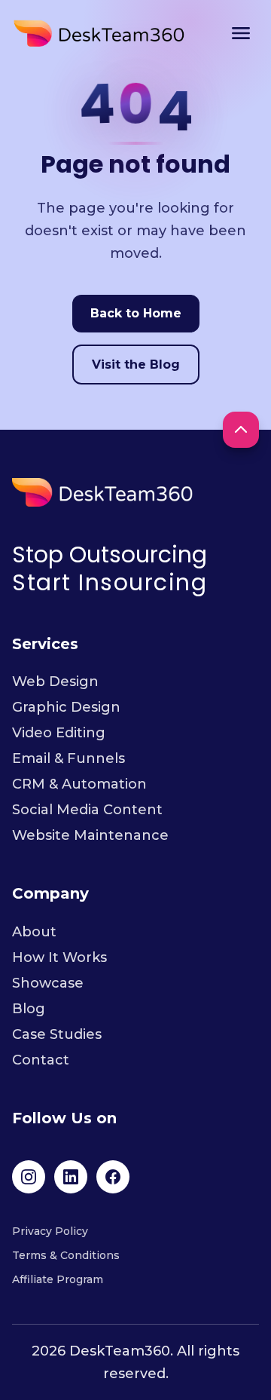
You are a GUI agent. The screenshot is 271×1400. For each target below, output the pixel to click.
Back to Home (135, 313)
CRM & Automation (79, 784)
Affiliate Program (57, 1279)
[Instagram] (28, 1176)
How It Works (59, 957)
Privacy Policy (50, 1231)
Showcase (48, 983)
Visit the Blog (136, 364)
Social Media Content (87, 809)
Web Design (55, 681)
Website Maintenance (90, 835)
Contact (40, 1060)
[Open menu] (241, 33)
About (34, 932)
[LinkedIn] (70, 1176)
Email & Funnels (68, 758)
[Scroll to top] (241, 430)
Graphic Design (66, 707)
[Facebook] (112, 1176)
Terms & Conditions (66, 1255)
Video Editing (58, 733)
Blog (28, 1008)
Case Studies (57, 1034)
